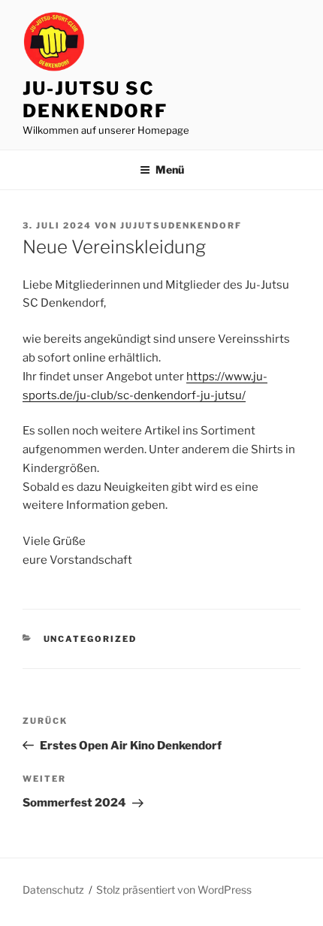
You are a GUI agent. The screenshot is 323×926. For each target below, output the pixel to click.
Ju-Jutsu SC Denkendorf (95, 99)
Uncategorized (90, 639)
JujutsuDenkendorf (181, 225)
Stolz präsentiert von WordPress (174, 889)
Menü (169, 169)
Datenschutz (53, 889)
